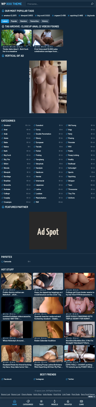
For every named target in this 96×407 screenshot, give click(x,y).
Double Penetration (49, 134)
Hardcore (49, 172)
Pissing (81, 138)
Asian (17, 138)
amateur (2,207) (10, 15)
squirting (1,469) (76, 15)
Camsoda (17, 261)
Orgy (81, 130)
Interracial (49, 181)
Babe (17, 142)
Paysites (68, 404)
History (45, 21)
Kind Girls (57, 394)
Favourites (34, 21)
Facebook (8, 379)
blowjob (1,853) (27, 15)
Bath (17, 151)
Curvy (49, 130)
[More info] (29, 44)
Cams (81, 404)
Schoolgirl (81, 168)
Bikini (17, 164)
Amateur (17, 125)
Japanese (49, 185)
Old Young (81, 125)
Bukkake (17, 189)
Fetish (49, 151)
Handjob (49, 168)
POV (81, 147)
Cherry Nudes (27, 394)
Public (81, 151)
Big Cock (17, 155)
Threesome (81, 189)
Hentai (49, 176)
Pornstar (81, 142)
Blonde (17, 168)
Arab (17, 134)
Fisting (49, 155)
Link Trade (66, 394)
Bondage (17, 176)
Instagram (40, 379)
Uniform (81, 198)
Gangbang (49, 159)
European (49, 142)
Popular (14, 21)
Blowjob (17, 172)
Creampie (17, 202)
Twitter (71, 379)
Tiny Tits (81, 193)
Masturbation (49, 198)
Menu (90, 397)
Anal (17, 130)
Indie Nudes (47, 394)
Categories (28, 404)
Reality (81, 159)
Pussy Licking (81, 155)
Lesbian (49, 193)
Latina (49, 189)
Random (23, 21)
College (17, 193)
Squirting (81, 176)
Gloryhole (49, 164)
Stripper (81, 181)
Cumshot (49, 125)
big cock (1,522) (43, 15)
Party (81, 134)
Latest (5, 21)
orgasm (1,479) (60, 15)
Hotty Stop (37, 394)
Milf (49, 202)
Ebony (49, 138)
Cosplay (17, 198)
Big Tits (17, 159)
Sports (81, 172)
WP (11, 4)
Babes (17, 147)
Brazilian (17, 181)
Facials (49, 147)
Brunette (17, 185)
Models (54, 404)
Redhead (81, 164)
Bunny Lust (5, 394)
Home (14, 404)
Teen (81, 185)
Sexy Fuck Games (88, 394)
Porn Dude (76, 394)
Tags (41, 404)
